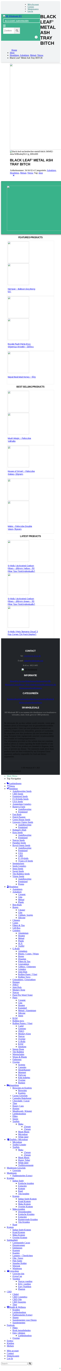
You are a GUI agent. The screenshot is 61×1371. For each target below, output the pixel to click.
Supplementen (18, 1322)
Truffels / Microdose (19, 1139)
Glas (20, 897)
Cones (15, 923)
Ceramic (22, 894)
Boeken (21, 1082)
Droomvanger (18, 1245)
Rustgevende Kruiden (28, 1219)
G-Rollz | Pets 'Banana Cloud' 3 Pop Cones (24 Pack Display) (23, 633)
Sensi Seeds (17, 868)
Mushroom (34, 699)
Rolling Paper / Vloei (27, 974)
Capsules (22, 1067)
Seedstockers (18, 863)
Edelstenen (17, 1248)
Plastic (21, 902)
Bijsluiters (38, 688)
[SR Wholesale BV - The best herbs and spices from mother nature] (12, 16)
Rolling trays (18, 1021)
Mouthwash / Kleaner (22, 1111)
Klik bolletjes (24, 1077)
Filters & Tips (18, 925)
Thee (14, 1103)
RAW (15, 1018)
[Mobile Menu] (4, 26)
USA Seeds (17, 801)
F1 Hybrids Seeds (20, 799)
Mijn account (33, 4)
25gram (27, 1126)
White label (23, 1137)
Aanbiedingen (31, 702)
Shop (44, 684)
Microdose (23, 1134)
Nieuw (30, 173)
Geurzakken (23, 964)
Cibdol (15, 1294)
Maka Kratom (24, 1204)
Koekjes (22, 1093)
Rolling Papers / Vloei (22, 1023)
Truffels (15, 1121)
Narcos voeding (25, 1281)
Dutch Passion (18, 817)
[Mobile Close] (13, 175)
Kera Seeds (17, 832)
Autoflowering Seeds (21, 791)
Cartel (21, 1026)
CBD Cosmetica (19, 1297)
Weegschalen (18, 1054)
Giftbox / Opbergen (27, 966)
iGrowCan (17, 1276)
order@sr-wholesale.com (33, 661)
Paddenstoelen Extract (22, 1175)
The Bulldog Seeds (21, 874)
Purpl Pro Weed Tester (22, 995)
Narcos (15, 992)
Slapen (15, 1317)
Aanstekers (17, 889)
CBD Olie (17, 1299)
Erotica (10, 1340)
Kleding (10, 1343)
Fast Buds (16, 814)
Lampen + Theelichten (22, 1255)
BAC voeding (24, 1284)
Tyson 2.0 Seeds (25, 861)
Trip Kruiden (24, 1222)
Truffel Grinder (19, 1144)
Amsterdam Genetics (21, 804)
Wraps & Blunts (19, 1057)
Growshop (43, 699)
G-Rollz (16, 948)
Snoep (15, 1119)
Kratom (21, 1188)
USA (20, 853)
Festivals (11, 1325)
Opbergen (16, 1059)
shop (41, 173)
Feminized (23, 812)
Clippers (16, 920)
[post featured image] (18, 372)
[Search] (30, 1363)
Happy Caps (18, 1106)
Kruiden (10, 1178)
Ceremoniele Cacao (21, 1242)
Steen (20, 1015)
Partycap (22, 1075)
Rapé (20, 1191)
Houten (21, 935)
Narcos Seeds (18, 840)
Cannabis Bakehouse (21, 1098)
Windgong (17, 1268)
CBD (20, 855)
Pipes (14, 997)
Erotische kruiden (26, 1183)
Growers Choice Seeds (22, 822)
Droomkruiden (24, 1211)
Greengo (22, 1028)
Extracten (22, 1186)
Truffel (21, 946)
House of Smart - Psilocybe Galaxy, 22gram (21, 473)
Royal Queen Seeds (21, 845)
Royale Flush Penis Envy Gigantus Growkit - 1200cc (21, 345)
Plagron (21, 1289)
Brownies (22, 1090)
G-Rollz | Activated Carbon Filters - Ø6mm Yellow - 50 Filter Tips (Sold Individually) (21, 568)
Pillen (15, 1116)
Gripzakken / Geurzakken (24, 979)
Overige (21, 1039)
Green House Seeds (21, 819)
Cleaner (21, 910)
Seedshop (11, 699)
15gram (27, 1129)
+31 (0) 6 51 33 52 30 (32, 656)
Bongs (15, 907)
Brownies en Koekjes (22, 1088)
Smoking (22, 1046)
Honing (15, 1108)
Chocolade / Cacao (21, 1101)
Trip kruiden (23, 1193)
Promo (21, 884)
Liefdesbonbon (19, 1113)
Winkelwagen (33, 9)
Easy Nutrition (24, 1286)
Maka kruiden (18, 1209)
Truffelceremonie (25, 1165)
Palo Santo (17, 1260)
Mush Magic (24, 1132)
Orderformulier (36, 684)
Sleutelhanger (24, 1070)
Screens (21, 1064)
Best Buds (17, 904)
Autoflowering (24, 809)
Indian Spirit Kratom (27, 1199)
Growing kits (18, 1273)
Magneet (22, 1072)
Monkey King (18, 990)
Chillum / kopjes (25, 915)
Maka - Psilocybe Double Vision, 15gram (20, 528)
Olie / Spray (17, 1258)
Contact (31, 7)
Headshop (14, 173)
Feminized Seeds (20, 796)
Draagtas (22, 959)
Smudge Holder (19, 1263)
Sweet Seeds (18, 871)
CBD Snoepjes (19, 1302)
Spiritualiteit (12, 1240)
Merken (10, 1346)
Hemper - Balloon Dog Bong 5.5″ (21, 290)
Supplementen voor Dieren (24, 1320)
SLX (20, 943)
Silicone (21, 917)
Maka (20, 1124)
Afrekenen (40, 681)
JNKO (15, 984)
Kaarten (16, 1253)
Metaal (23, 173)
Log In (30, 11)
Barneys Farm (18, 806)
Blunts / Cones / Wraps (28, 954)
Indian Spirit (18, 1181)
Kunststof (22, 1008)
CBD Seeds (17, 794)
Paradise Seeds (19, 843)
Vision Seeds (18, 876)
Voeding (16, 1279)
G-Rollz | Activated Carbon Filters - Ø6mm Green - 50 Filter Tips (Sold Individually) (21, 601)
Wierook (16, 1266)
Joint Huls (22, 972)
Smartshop (26, 699)
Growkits (16, 1170)
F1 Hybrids (23, 858)
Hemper (16, 982)
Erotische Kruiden (26, 1214)
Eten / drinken (18, 1333)
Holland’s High (19, 830)
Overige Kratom (25, 1206)
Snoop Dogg (18, 1049)
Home (12, 681)
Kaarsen (16, 1250)
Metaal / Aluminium (27, 1010)
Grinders (16, 930)
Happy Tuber (24, 1160)
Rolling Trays (24, 977)
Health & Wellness (17, 1307)
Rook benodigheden (21, 1330)
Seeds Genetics (19, 866)
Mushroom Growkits (16, 1168)
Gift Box (16, 928)
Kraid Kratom (24, 1201)
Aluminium (23, 933)
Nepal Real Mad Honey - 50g (22, 376)
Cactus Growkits (20, 1095)
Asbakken (51, 170)
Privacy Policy (25, 684)
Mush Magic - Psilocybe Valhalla (19, 440)
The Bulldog (18, 1052)
